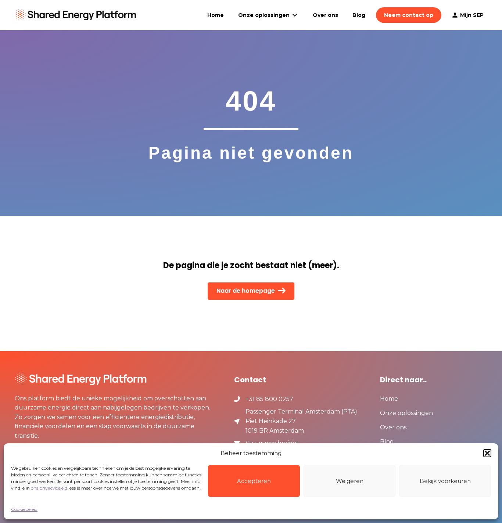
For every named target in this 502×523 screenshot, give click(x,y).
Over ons (393, 428)
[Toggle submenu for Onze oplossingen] (294, 15)
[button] (487, 453)
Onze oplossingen (406, 413)
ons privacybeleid (49, 488)
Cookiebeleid (24, 509)
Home (389, 399)
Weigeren (349, 480)
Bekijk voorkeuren (445, 480)
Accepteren (254, 480)
